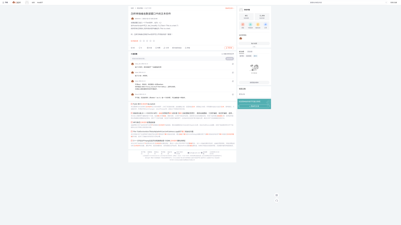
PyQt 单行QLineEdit (144, 104)
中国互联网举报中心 (166, 158)
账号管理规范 (187, 158)
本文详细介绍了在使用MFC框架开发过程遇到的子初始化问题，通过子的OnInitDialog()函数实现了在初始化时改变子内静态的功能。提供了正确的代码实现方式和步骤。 (182, 135)
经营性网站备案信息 (195, 155)
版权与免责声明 (195, 158)
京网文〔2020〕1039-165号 (181, 155)
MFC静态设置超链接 (144, 122)
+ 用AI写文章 (254, 106)
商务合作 (156, 152)
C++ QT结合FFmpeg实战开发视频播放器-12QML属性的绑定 (159, 141)
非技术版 (140, 8)
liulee (136, 72)
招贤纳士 (150, 152)
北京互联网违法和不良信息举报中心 (212, 155)
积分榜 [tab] (241, 52)
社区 (132, 8)
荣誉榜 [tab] (249, 52)
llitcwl (137, 94)
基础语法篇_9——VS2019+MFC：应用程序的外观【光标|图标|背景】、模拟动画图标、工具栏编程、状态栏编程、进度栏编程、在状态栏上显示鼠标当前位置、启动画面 (184, 113)
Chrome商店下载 (178, 158)
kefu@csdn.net (195, 153)
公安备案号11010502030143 (151, 155)
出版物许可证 (210, 158)
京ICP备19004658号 (166, 155)
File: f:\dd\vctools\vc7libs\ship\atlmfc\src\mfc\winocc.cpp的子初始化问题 (163, 131)
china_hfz (138, 64)
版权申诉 (203, 158)
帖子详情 (148, 8)
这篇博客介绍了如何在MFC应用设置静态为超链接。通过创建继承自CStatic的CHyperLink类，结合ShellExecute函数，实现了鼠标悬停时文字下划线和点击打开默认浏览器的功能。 (182, 126)
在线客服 (205, 152)
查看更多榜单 (254, 82)
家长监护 (147, 158)
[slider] (147, 41)
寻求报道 (163, 152)
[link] (132, 8)
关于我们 (143, 152)
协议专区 (170, 152)
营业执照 (217, 158)
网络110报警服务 (155, 158)
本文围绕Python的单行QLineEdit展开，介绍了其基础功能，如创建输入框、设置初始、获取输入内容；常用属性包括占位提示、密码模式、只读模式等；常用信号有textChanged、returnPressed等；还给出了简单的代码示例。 (182, 108)
